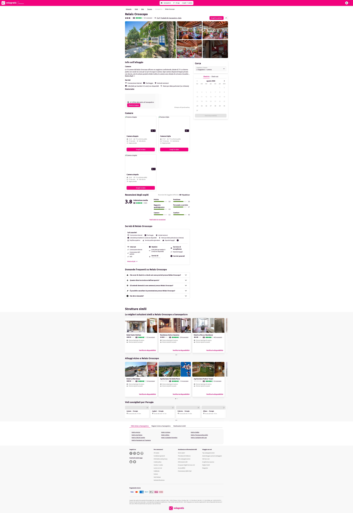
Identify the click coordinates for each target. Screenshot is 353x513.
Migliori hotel (206, 465)
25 (202, 106)
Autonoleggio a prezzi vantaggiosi (212, 456)
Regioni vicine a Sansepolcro (161, 426)
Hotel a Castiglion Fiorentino (169, 437)
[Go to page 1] (175, 398)
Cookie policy (157, 462)
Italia (142, 9)
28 (215, 106)
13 (211, 96)
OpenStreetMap (185, 107)
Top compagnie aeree (208, 453)
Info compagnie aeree (184, 459)
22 (220, 101)
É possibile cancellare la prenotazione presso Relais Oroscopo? (152, 291)
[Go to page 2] (176, 398)
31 (197, 110)
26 (206, 106)
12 (206, 96)
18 (202, 101)
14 (215, 96)
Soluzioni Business (159, 480)
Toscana (149, 9)
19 (206, 101)
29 (220, 106)
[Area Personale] (348, 3)
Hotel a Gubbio (195, 432)
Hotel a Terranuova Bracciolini (199, 435)
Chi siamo (156, 453)
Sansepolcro (167, 3)
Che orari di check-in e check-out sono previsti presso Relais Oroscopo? (155, 275)
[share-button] (226, 18)
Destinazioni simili (179, 426)
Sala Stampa (157, 477)
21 (215, 101)
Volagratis (128, 9)
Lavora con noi (158, 468)
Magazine (205, 468)
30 (224, 106)
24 (197, 106)
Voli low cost (206, 459)
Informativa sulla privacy (160, 459)
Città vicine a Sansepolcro (140, 426)
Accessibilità (181, 468)
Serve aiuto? (181, 453)
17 (197, 101)
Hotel (136, 9)
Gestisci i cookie (158, 465)
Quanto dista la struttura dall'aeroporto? (144, 280)
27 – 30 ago (176, 3)
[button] (150, 39)
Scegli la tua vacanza (208, 462)
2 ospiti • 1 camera (187, 3)
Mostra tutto (129, 89)
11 (202, 96)
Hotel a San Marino (137, 435)
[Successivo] (224, 81)
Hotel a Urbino (165, 435)
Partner (156, 474)
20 (211, 101)
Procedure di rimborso (184, 456)
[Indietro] (197, 81)
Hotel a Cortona (165, 432)
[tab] (139, 426)
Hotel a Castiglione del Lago (199, 437)
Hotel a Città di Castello (138, 437)
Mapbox (178, 107)
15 (220, 96)
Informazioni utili (182, 462)
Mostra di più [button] (131, 261)
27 (211, 106)
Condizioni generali (159, 456)
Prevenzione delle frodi (184, 471)
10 (197, 96)
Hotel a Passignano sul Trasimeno (141, 440)
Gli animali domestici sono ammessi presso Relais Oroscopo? (151, 285)
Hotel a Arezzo (136, 432)
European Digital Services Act (186, 465)
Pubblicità (156, 471)
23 (224, 101)
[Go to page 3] (177, 398)
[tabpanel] (176, 436)
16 (224, 96)
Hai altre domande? (137, 296)
